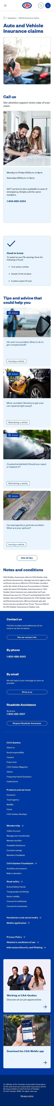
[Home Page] (4, 18)
